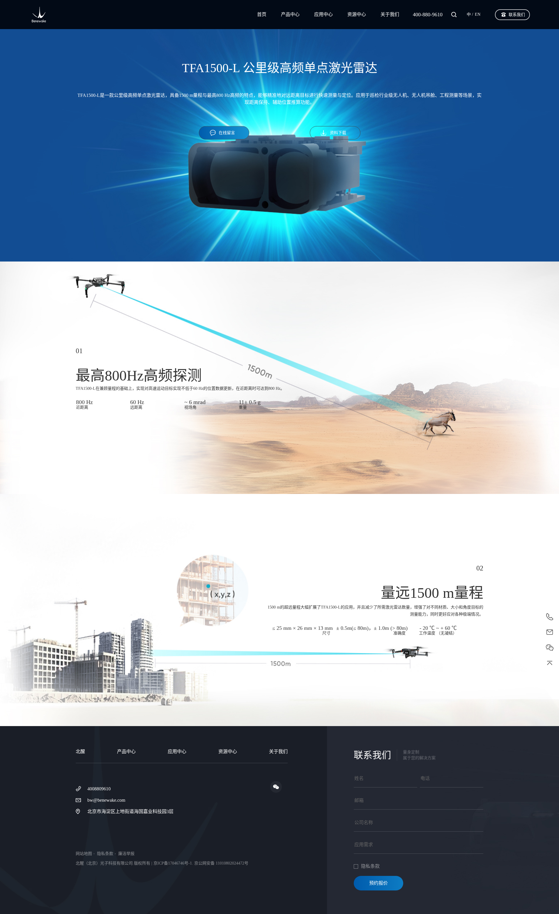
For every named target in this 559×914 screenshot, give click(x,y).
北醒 (80, 751)
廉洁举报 (126, 854)
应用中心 (323, 14)
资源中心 (356, 14)
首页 (261, 14)
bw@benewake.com (106, 800)
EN (477, 14)
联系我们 (517, 15)
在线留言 (227, 132)
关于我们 (390, 14)
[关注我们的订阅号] (276, 787)
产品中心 (290, 14)
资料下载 (338, 132)
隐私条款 (105, 854)
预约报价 (378, 883)
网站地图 (84, 854)
